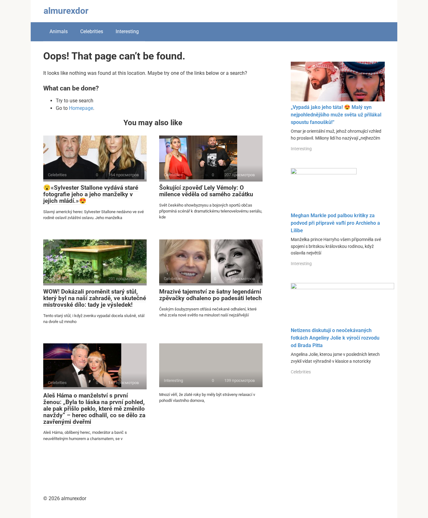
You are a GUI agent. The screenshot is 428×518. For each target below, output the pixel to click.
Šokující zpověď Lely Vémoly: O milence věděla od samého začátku (206, 191)
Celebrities (91, 31)
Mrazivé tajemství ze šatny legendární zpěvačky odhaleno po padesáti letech (210, 295)
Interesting (127, 31)
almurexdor (66, 11)
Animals (59, 31)
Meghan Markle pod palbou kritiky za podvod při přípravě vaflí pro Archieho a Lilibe (335, 223)
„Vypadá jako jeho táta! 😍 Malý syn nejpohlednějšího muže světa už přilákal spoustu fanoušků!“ (336, 114)
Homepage (81, 108)
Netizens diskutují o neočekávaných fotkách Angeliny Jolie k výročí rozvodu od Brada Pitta (335, 337)
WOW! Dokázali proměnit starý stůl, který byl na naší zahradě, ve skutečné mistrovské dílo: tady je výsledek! (94, 298)
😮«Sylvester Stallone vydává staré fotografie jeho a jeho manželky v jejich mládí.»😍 (90, 194)
